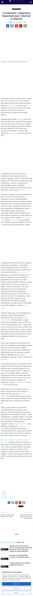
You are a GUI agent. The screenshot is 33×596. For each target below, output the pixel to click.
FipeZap (20, 119)
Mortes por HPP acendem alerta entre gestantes (7, 515)
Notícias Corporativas (16, 9)
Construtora (16, 220)
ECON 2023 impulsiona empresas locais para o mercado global (26, 516)
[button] (31, 2)
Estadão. (22, 190)
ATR (2, 384)
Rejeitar (17, 592)
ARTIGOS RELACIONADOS (8, 542)
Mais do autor (21, 542)
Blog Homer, (12, 105)
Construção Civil (5, 494)
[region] (16, 582)
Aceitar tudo (16, 584)
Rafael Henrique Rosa (21, 382)
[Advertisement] (16, 80)
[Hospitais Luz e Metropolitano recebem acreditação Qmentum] (5, 557)
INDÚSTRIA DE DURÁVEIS (7, 497)
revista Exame (13, 133)
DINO (10, 22)
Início (2, 6)
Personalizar (16, 588)
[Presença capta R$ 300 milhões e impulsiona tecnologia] (5, 565)
